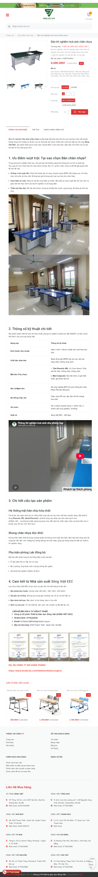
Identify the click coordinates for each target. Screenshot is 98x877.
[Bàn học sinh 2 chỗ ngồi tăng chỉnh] (79, 705)
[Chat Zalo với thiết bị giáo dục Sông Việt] (92, 863)
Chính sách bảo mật (14, 763)
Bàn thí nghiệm (15, 139)
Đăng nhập (55, 742)
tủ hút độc (81, 55)
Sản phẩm (10, 745)
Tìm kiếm (54, 739)
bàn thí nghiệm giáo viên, (74, 49)
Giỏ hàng (54, 748)
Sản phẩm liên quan (17, 683)
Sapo (80, 874)
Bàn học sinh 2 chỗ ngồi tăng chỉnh (80, 690)
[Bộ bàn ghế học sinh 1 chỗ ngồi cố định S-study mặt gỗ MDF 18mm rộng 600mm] (19, 705)
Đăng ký (54, 745)
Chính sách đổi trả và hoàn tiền (18, 771)
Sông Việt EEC (62, 581)
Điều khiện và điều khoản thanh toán (20, 766)
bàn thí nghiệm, (57, 49)
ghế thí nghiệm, (59, 55)
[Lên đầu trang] (93, 869)
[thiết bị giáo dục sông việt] (49, 5)
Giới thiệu (10, 742)
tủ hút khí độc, (71, 55)
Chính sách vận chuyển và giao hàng (20, 768)
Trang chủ (10, 739)
